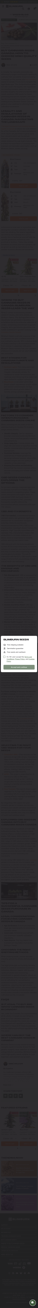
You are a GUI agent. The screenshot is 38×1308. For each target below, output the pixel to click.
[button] (33, 1303)
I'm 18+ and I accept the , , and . (21, 659)
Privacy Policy (20, 659)
